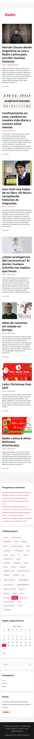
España (26, 563)
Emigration (17, 563)
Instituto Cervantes (24, 571)
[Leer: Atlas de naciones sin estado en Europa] (17, 310)
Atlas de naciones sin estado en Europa (14, 326)
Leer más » (5, 86)
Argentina (7, 541)
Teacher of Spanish (9, 605)
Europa (5, 567)
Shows (4, 65)
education (6, 563)
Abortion (6, 537)
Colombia (7, 551)
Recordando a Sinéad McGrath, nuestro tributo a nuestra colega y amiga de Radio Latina (15, 501)
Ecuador (18, 559)
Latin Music (23, 580)
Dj (18, 555)
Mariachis (21, 589)
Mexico (6, 593)
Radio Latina (24, 598)
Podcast (4, 683)
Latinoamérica (23, 584)
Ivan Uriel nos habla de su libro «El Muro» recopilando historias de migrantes (17, 196)
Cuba (28, 551)
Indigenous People (9, 571)
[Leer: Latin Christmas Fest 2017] (17, 372)
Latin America (9, 580)
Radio (15, 598)
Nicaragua (6, 598)
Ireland (6, 575)
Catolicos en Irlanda (16, 546)
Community (18, 550)
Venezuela (7, 610)
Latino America (8, 585)
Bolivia (24, 542)
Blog (3, 680)
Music (15, 593)
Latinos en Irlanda (9, 589)
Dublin (25, 555)
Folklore (13, 567)
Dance (13, 555)
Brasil (5, 546)
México (22, 593)
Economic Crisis (8, 559)
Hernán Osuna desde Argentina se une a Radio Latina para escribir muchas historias (17, 54)
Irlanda (16, 575)
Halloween (22, 567)
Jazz (23, 575)
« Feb (4, 653)
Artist (16, 542)
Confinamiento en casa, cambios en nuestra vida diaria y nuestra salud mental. (16, 120)
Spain (19, 602)
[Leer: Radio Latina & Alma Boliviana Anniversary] (17, 426)
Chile (28, 546)
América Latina (16, 537)
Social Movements (8, 602)
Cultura (5, 555)
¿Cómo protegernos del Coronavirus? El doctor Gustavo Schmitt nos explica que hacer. (16, 264)
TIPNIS (20, 605)
